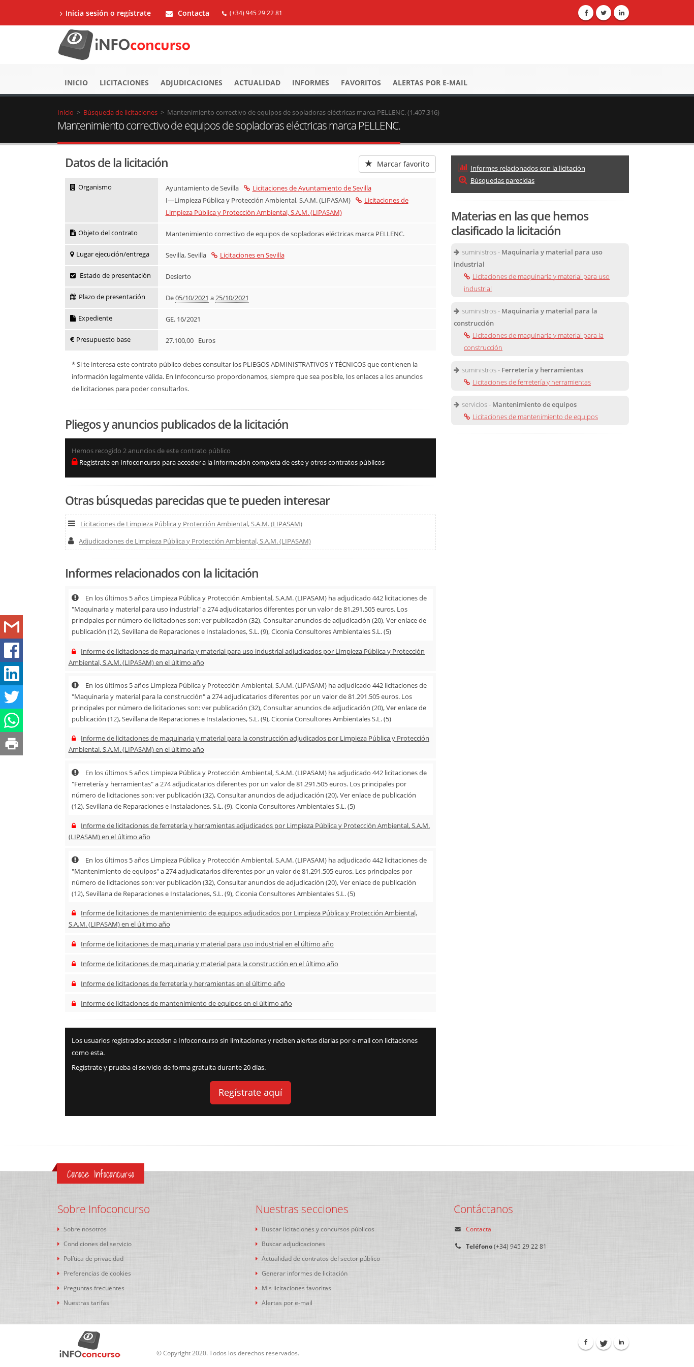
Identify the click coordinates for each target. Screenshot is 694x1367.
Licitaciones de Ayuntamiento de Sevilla (312, 188)
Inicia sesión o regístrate (108, 13)
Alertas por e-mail (430, 82)
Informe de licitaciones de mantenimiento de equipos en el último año (186, 1003)
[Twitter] (603, 12)
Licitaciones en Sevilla (252, 255)
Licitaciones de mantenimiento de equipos (535, 416)
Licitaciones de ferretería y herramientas (531, 382)
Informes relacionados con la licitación (527, 168)
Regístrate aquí (250, 1092)
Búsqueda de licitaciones (120, 112)
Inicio (76, 82)
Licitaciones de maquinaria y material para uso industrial (537, 282)
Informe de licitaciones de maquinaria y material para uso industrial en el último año (207, 943)
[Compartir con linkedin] (11, 673)
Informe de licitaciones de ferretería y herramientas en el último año (183, 983)
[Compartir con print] (11, 743)
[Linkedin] (621, 12)
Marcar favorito (402, 164)
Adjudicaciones (192, 82)
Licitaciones (124, 82)
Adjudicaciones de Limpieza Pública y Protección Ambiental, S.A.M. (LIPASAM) (195, 541)
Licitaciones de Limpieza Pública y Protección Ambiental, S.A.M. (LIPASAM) (191, 523)
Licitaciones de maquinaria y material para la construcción (534, 341)
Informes (310, 82)
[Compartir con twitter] (11, 697)
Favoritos (361, 82)
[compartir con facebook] (11, 650)
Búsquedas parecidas (502, 180)
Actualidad (257, 82)
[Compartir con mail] (11, 627)
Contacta (192, 13)
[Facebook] (585, 12)
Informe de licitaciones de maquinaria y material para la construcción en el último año (209, 963)
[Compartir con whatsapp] (11, 720)
